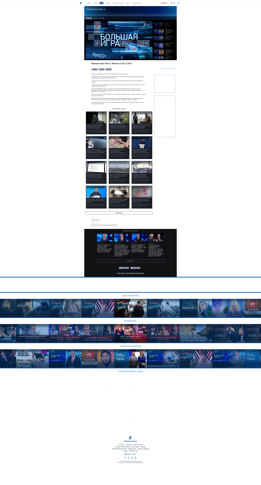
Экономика (99, 225)
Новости (95, 3)
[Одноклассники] (101, 69)
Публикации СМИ (133, 451)
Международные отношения (108, 225)
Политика (93, 225)
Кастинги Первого (135, 446)
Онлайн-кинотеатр (138, 444)
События (126, 451)
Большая (94, 9)
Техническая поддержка (143, 448)
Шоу (101, 3)
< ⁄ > (107, 69)
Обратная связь (132, 448)
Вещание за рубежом (131, 454)
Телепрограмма (136, 3)
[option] (164, 24)
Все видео (143, 446)
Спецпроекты (129, 444)
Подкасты (108, 3)
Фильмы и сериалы (118, 3)
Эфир (89, 3)
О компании (121, 444)
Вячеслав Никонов (95, 220)
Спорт (128, 3)
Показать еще (119, 213)
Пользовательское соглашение (119, 448)
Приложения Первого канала (122, 446)
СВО (116, 225)
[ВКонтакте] (94, 69)
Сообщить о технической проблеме (167, 68)
